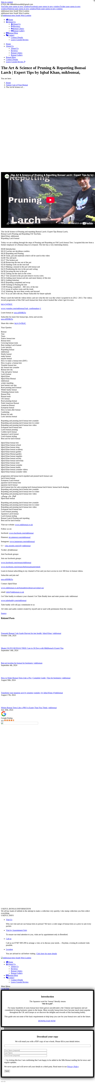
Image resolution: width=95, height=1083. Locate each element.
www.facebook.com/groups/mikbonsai (16, 563)
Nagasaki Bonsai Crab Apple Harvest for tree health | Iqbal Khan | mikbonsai (31, 633)
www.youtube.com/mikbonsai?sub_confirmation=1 (21, 308)
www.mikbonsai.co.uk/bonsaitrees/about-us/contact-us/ (22, 588)
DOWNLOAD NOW (47, 1021)
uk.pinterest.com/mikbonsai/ (20, 537)
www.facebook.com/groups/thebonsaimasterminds (20, 567)
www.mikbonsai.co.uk (24, 525)
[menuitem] (9, 20)
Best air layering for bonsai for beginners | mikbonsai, (22, 663)
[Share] (4, 1079)
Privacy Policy (73, 1067)
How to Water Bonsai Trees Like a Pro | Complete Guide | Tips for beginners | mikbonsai (35, 678)
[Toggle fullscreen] (7, 1079)
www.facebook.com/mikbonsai (21, 533)
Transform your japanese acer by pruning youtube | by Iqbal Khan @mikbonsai (32, 693)
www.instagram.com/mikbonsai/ (22, 541)
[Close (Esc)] (2, 1079)
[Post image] (8, 631)
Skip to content (7, 2)
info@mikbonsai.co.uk (15, 592)
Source (3, 613)
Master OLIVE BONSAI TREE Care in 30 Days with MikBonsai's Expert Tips (32, 648)
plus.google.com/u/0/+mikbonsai (18, 546)
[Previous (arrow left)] (2, 1081)
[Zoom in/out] (9, 1079)
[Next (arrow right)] (4, 1081)
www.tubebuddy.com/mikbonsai (13, 600)
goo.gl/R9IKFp (20, 313)
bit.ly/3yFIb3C (6, 304)
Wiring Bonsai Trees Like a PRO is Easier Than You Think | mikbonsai (29, 708)
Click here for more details (46, 954)
